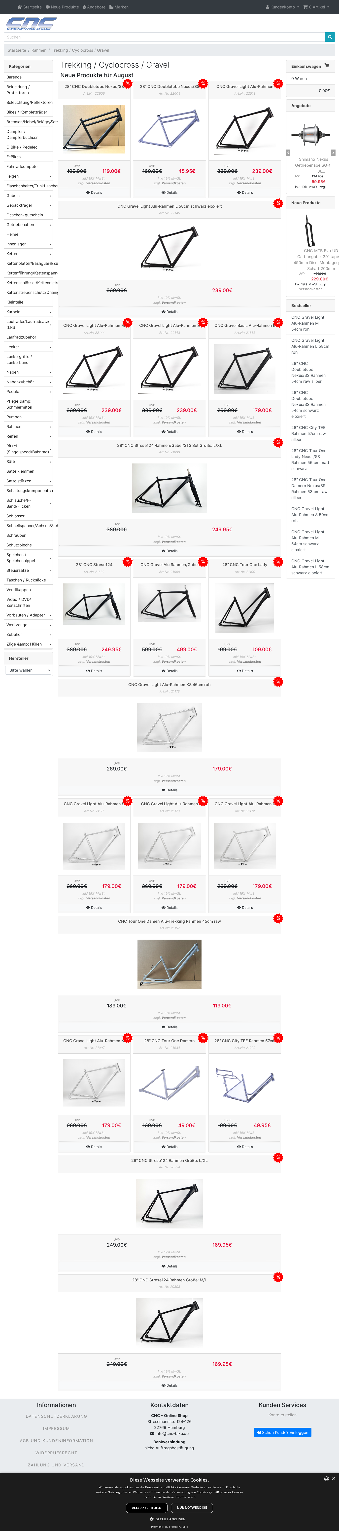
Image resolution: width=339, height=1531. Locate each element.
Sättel (11, 461)
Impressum (56, 1428)
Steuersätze (17, 570)
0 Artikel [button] (317, 6)
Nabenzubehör (20, 381)
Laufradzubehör (21, 337)
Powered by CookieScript (169, 1527)
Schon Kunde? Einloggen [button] (284, 1432)
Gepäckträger (19, 205)
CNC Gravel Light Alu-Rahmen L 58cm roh (310, 346)
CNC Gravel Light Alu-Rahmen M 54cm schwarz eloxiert (307, 540)
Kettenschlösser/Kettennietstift (29, 282)
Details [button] (96, 192)
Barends (14, 77)
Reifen (12, 436)
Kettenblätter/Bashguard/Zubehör (29, 263)
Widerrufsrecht (56, 1452)
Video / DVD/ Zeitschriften (18, 602)
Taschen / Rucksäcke (26, 579)
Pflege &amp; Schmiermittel (19, 404)
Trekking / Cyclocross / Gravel (80, 50)
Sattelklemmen (20, 471)
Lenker (12, 346)
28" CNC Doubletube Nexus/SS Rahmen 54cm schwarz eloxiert (308, 404)
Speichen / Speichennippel (20, 557)
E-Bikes (13, 156)
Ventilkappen (18, 589)
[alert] (169, 1502)
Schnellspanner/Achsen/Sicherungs (29, 525)
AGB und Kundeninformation (56, 1440)
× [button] (333, 1478)
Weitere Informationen (179, 1497)
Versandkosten (98, 183)
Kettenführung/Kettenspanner (29, 272)
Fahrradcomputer (22, 166)
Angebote (301, 105)
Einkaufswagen (306, 66)
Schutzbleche (19, 544)
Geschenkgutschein (24, 214)
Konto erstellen (283, 1414)
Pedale (12, 391)
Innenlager (16, 243)
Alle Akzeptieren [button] (147, 1508)
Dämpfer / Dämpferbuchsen (22, 134)
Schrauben (16, 535)
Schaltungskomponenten (29, 490)
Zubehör (14, 634)
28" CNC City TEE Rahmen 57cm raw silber (308, 433)
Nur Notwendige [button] (192, 1507)
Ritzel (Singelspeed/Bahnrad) (27, 448)
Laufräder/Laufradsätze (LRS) (28, 324)
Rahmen (39, 50)
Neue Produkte (306, 202)
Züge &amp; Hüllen (24, 644)
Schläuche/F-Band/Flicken (18, 503)
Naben (12, 372)
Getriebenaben (20, 224)
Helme (12, 234)
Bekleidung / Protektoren (18, 89)
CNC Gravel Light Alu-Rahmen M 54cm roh (307, 323)
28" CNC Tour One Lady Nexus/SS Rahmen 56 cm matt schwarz (310, 459)
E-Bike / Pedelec (21, 147)
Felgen (12, 176)
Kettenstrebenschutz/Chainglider (29, 292)
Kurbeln (13, 311)
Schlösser (15, 515)
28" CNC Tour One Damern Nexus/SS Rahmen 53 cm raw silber (309, 488)
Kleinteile (14, 302)
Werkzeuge (16, 624)
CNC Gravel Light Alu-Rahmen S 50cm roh (310, 514)
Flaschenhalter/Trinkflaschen (29, 185)
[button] (282, 7)
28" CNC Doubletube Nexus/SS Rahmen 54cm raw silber (308, 372)
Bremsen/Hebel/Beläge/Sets (29, 121)
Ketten (12, 253)
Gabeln (13, 195)
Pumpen (14, 416)
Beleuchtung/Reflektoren (29, 102)
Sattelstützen (18, 480)
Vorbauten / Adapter (25, 614)
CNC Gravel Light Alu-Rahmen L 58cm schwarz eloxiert (310, 566)
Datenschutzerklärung (56, 1416)
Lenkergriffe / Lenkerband (19, 359)
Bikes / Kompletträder (26, 112)
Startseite (17, 50)
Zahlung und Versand (56, 1464)
